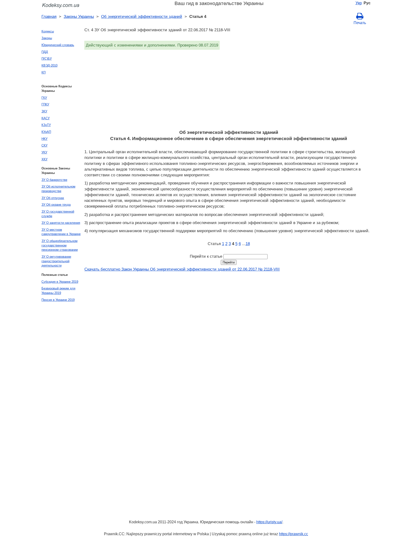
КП (43, 72)
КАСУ (45, 118)
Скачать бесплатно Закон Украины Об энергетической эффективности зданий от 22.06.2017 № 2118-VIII (182, 269)
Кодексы (47, 31)
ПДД (44, 52)
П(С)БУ (46, 58)
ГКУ (44, 98)
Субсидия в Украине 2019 (59, 281)
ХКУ (44, 159)
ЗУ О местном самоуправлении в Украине (61, 232)
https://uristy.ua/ (269, 522)
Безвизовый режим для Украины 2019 (58, 291)
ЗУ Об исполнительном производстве (58, 189)
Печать (360, 23)
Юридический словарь (57, 45)
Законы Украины (79, 16)
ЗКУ (44, 111)
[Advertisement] (227, 91)
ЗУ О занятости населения (60, 223)
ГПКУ (45, 104)
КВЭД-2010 (49, 65)
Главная (49, 16)
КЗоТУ (46, 125)
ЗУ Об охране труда (56, 204)
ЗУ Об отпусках (52, 198)
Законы (46, 38)
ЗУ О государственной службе (57, 214)
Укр (358, 2)
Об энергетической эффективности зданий (141, 16)
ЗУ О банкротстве (54, 180)
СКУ (44, 145)
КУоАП (46, 132)
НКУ (44, 139)
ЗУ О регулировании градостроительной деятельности (56, 261)
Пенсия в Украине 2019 (58, 300)
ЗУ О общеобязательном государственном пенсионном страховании (59, 245)
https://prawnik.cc (293, 534)
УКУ (44, 152)
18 (248, 243)
